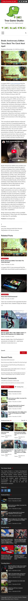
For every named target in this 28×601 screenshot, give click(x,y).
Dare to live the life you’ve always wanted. (15, 382)
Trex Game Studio (14, 20)
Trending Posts (20, 386)
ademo (2, 382)
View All (23, 420)
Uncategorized (11, 218)
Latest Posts (6, 386)
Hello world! (16, 380)
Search (3, 350)
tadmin (22, 49)
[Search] (26, 33)
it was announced (15, 83)
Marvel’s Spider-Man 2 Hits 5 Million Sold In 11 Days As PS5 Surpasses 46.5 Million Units (13, 333)
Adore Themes (14, 599)
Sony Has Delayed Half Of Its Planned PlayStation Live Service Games (16, 406)
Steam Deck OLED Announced (9, 296)
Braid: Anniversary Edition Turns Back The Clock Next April (14, 362)
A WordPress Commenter (6, 380)
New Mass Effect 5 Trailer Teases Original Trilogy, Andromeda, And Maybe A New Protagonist (17, 567)
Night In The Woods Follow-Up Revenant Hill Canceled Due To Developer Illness (16, 574)
